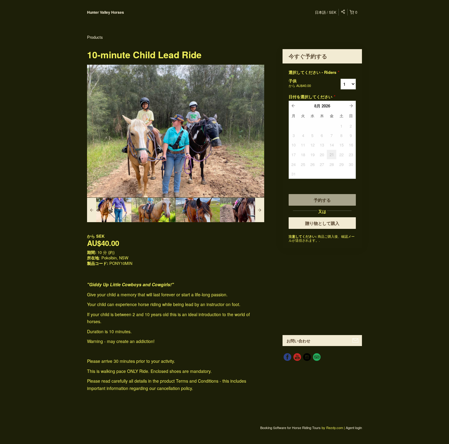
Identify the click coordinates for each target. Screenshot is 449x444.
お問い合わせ (298, 341)
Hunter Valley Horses (105, 12)
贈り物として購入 (322, 223)
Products (95, 37)
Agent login (354, 427)
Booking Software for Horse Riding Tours (291, 427)
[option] (109, 210)
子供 (300, 83)
